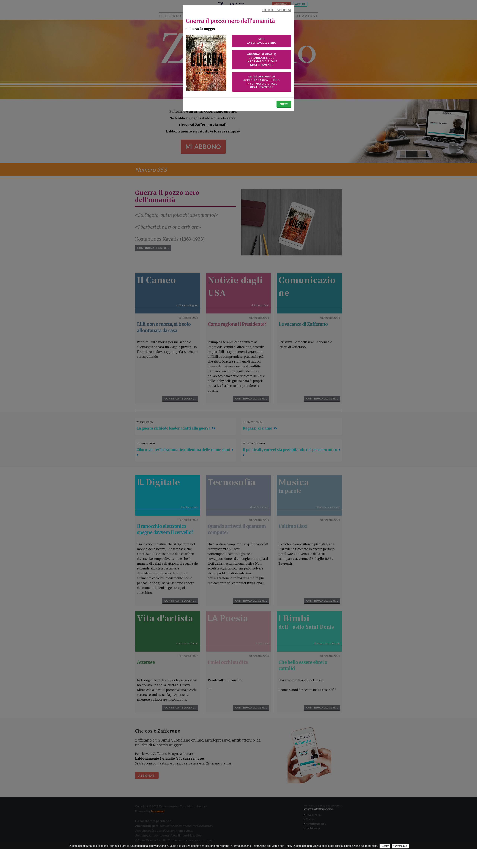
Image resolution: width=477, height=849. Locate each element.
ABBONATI (281, 4)
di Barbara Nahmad (187, 643)
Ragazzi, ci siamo (257, 428)
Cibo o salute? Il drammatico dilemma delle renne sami (183, 449)
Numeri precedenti (315, 823)
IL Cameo (170, 16)
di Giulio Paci (262, 643)
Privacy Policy (313, 814)
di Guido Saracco (259, 507)
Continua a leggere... (153, 247)
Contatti (310, 819)
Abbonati (146, 775)
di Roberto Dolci (260, 305)
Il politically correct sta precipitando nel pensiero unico (290, 449)
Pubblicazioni (300, 16)
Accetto (385, 846)
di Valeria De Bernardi (328, 507)
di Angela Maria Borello (327, 643)
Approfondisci (400, 846)
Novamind (158, 811)
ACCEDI (300, 4)
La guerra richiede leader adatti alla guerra (173, 428)
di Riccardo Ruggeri (187, 305)
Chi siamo (252, 16)
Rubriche (210, 16)
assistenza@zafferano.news (318, 808)
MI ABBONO (203, 146)
